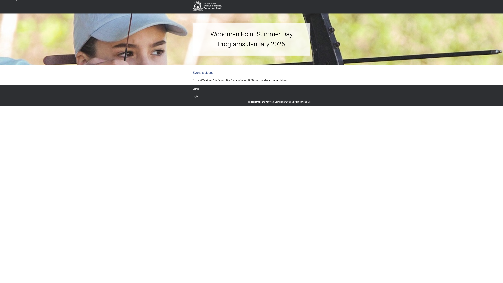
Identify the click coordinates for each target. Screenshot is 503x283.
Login (195, 96)
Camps (196, 89)
